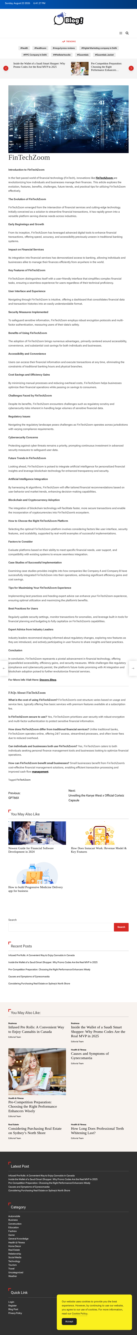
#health (24, 48)
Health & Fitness (16, 1098)
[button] (5, 68)
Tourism (12, 1265)
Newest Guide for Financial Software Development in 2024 (31, 850)
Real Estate (13, 1124)
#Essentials (83, 55)
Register (12, 1305)
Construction (15, 1223)
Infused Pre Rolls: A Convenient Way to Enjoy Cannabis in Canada (41, 955)
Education (13, 1227)
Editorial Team (14, 1037)
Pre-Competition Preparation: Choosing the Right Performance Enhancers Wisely (49, 68)
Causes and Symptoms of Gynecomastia (92, 63)
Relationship (14, 1253)
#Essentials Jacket (104, 55)
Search (12, 919)
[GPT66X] (4, 668)
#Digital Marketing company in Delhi (99, 48)
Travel (11, 1268)
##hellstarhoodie (62, 55)
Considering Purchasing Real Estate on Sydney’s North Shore (39, 983)
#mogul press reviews (64, 48)
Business (12, 1023)
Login (11, 1302)
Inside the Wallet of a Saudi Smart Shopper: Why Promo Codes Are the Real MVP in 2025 (53, 962)
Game (11, 1235)
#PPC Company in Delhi (35, 55)
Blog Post (13, 1309)
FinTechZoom (24, 779)
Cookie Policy (79, 1313)
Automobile (14, 1216)
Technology (14, 1261)
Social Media (14, 1257)
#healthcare (40, 48)
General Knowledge (18, 1238)
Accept (69, 1321)
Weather (12, 1276)
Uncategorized (15, 1272)
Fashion (12, 1231)
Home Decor (14, 1246)
